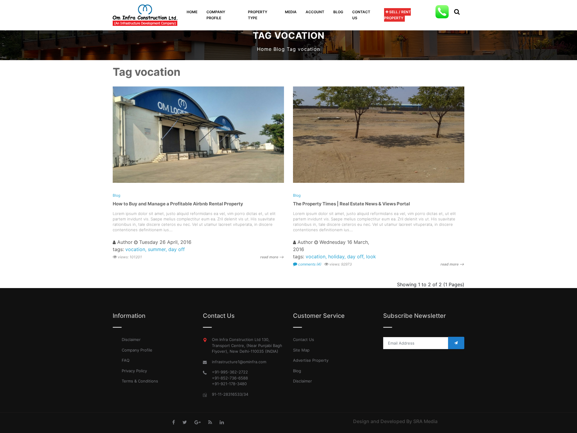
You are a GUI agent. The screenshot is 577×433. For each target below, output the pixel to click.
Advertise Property (310, 360)
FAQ (126, 360)
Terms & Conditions (140, 381)
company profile (215, 15)
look (371, 256)
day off (176, 249)
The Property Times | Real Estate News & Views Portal (351, 204)
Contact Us (361, 15)
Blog (338, 12)
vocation (135, 249)
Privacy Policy (134, 370)
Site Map (301, 350)
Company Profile (137, 350)
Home (192, 12)
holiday (336, 256)
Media (291, 12)
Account (315, 12)
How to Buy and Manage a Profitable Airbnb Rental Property (178, 204)
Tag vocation (303, 49)
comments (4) (309, 264)
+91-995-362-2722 (230, 372)
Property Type (257, 15)
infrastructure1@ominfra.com (239, 361)
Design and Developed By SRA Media (395, 421)
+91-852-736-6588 (230, 378)
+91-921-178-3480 (229, 383)
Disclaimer (131, 339)
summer (157, 249)
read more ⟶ (272, 257)
